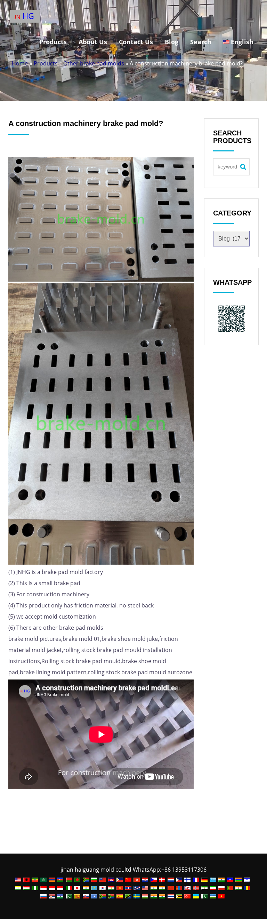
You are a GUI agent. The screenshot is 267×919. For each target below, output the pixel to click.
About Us (93, 42)
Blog (171, 42)
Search (200, 42)
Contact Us (136, 42)
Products (53, 42)
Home (20, 63)
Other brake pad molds (93, 63)
